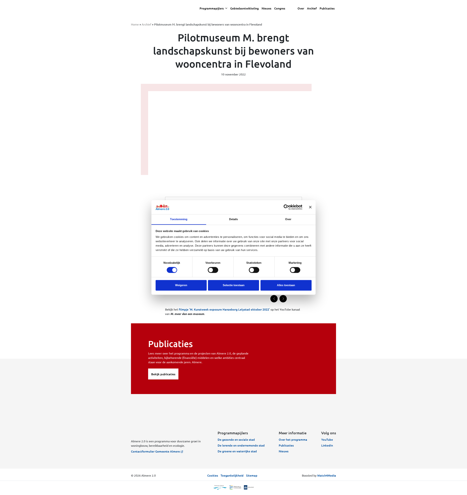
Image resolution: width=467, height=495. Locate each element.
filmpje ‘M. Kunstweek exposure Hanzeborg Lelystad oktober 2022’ (224, 309)
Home (135, 24)
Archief (312, 8)
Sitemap (251, 475)
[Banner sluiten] (310, 207)
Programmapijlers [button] (212, 8)
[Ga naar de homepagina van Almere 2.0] (158, 8)
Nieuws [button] (266, 8)
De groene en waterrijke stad (237, 451)
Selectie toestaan (233, 285)
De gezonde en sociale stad (236, 439)
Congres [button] (279, 8)
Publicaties (327, 8)
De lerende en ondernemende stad (241, 445)
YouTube (327, 439)
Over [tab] (288, 219)
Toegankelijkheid (232, 475)
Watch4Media (326, 475)
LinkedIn (327, 445)
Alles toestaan (286, 285)
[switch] (213, 270)
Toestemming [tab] (178, 219)
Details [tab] (233, 219)
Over (301, 8)
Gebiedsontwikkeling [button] (244, 8)
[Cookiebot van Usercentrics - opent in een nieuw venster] (286, 207)
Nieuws (283, 451)
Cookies (212, 475)
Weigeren (181, 285)
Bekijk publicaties (163, 374)
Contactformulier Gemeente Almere (155, 451)
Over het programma (293, 439)
